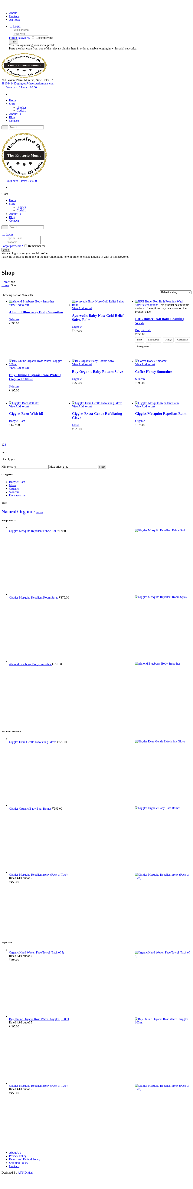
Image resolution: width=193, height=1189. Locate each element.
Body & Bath (143, 330)
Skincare (14, 319)
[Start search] (5, 227)
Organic (77, 326)
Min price (7, 466)
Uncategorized (17, 495)
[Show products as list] (8, 288)
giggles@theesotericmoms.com (35, 83)
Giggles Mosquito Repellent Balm (161, 414)
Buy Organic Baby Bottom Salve (97, 372)
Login (16, 26)
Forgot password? (19, 37)
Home (5, 281)
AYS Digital (25, 1172)
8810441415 (9, 83)
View (12, 304)
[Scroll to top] (4, 1185)
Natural (9, 511)
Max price (55, 466)
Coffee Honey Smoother (153, 372)
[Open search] (5, 127)
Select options (150, 304)
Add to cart (22, 304)
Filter (102, 466)
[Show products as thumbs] (4, 288)
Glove (75, 425)
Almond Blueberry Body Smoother (36, 312)
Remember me (44, 37)
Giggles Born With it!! (26, 414)
